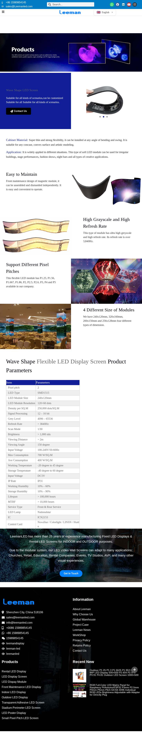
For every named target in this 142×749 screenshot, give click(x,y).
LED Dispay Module (14, 681)
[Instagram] (135, 4)
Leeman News (82, 629)
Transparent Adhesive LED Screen (23, 702)
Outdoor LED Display (15, 697)
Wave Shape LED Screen (22, 90)
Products (10, 662)
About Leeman (82, 609)
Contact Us (79, 650)
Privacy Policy (81, 640)
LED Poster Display (14, 712)
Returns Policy (82, 645)
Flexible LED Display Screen (71, 361)
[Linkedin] (123, 4)
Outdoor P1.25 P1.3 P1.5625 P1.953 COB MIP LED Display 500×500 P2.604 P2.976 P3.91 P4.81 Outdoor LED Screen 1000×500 (114, 672)
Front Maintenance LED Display (21, 687)
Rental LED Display (14, 671)
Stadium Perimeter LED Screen (21, 707)
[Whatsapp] (112, 4)
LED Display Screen (14, 676)
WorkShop (79, 635)
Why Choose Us (83, 614)
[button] (100, 116)
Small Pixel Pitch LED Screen (20, 718)
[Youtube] (129, 4)
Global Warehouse (84, 619)
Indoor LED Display (14, 692)
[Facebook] (118, 4)
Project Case (81, 624)
